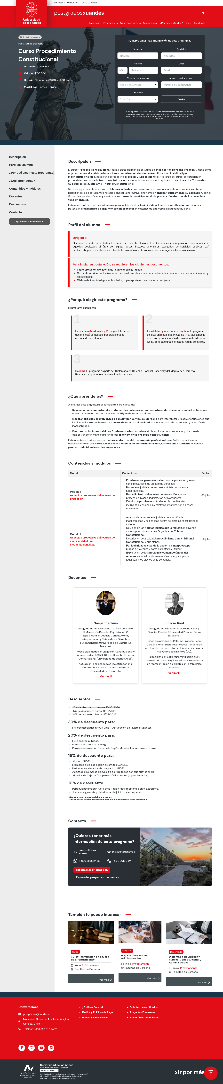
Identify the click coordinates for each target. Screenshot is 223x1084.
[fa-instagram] (31, 1048)
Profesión (138, 92)
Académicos (150, 23)
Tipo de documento (138, 78)
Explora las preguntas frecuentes (97, 877)
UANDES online (89, 2)
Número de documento (181, 78)
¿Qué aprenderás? (22, 180)
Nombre (138, 49)
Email (181, 63)
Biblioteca (59, 2)
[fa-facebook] (21, 1048)
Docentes (15, 196)
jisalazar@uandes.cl (123, 851)
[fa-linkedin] (51, 1048)
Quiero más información (29, 221)
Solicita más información (92, 870)
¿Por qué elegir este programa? (31, 172)
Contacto (199, 23)
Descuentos (17, 204)
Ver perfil (106, 676)
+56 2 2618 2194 (122, 861)
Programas (110, 23)
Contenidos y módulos (25, 188)
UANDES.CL (73, 2)
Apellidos (181, 49)
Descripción (17, 157)
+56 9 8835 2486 (89, 861)
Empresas (94, 23)
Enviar (181, 99)
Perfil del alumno (21, 165)
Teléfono (138, 63)
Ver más (104, 979)
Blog (188, 23)
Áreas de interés (129, 23)
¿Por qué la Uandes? (171, 23)
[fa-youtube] (41, 1048)
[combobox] (122, 70)
